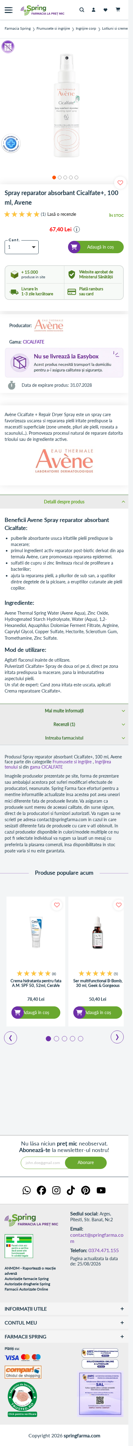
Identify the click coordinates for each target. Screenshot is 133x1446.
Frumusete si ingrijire (53, 28)
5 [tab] (80, 1038)
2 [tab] (56, 1038)
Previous (7, 1035)
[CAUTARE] (83, 10)
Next (113, 1034)
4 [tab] (72, 1038)
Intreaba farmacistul (64, 737)
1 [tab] (48, 1038)
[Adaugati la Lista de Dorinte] (56, 905)
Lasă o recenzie (61, 214)
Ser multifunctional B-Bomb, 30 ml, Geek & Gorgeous (97, 983)
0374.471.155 (103, 1250)
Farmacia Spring (18, 28)
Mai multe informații (64, 710)
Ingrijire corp (86, 28)
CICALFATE (33, 341)
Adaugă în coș (36, 1012)
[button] (53, 176)
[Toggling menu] (8, 10)
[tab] (64, 501)
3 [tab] (64, 1038)
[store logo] (29, 10)
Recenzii (64, 724)
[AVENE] (48, 325)
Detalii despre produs (64, 501)
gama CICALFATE (46, 767)
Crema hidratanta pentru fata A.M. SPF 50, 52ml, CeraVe (36, 983)
